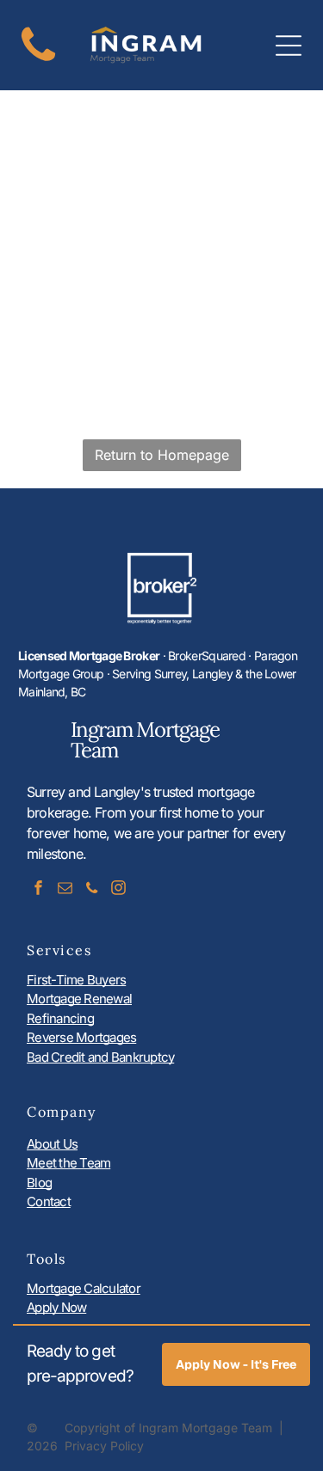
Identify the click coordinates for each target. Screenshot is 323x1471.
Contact (49, 1201)
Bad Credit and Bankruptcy (100, 1057)
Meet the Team (68, 1163)
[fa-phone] (38, 62)
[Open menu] (288, 45)
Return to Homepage (162, 454)
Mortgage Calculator (83, 1288)
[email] (64, 890)
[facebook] (38, 890)
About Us (52, 1144)
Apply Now (56, 1307)
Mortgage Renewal (79, 998)
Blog (39, 1182)
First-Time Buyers (76, 979)
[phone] (91, 890)
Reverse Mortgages (81, 1037)
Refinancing (60, 1018)
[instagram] (118, 890)
